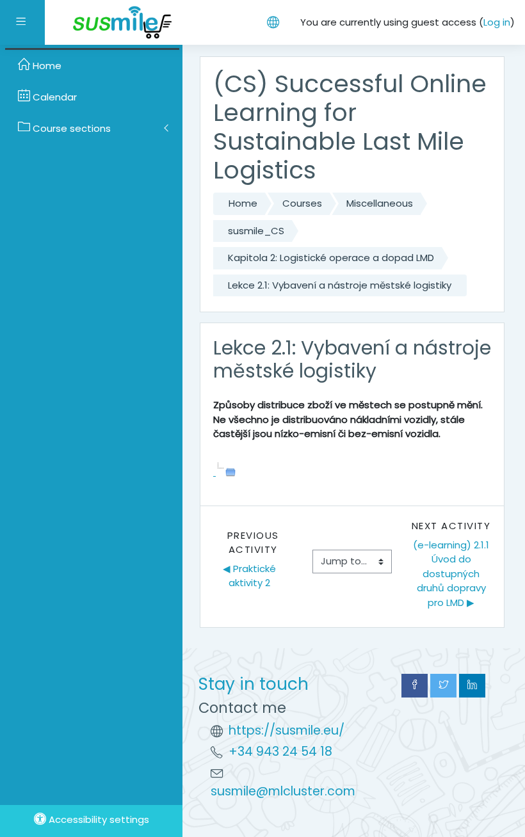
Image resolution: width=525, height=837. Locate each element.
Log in (496, 22)
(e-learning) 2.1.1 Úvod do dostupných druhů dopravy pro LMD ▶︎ (452, 573)
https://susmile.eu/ (286, 730)
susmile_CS (256, 230)
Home (243, 203)
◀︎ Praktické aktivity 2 (251, 576)
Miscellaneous (379, 203)
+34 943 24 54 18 (280, 751)
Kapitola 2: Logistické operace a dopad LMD (331, 257)
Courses (302, 203)
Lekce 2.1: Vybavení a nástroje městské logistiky (339, 285)
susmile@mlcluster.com (283, 791)
